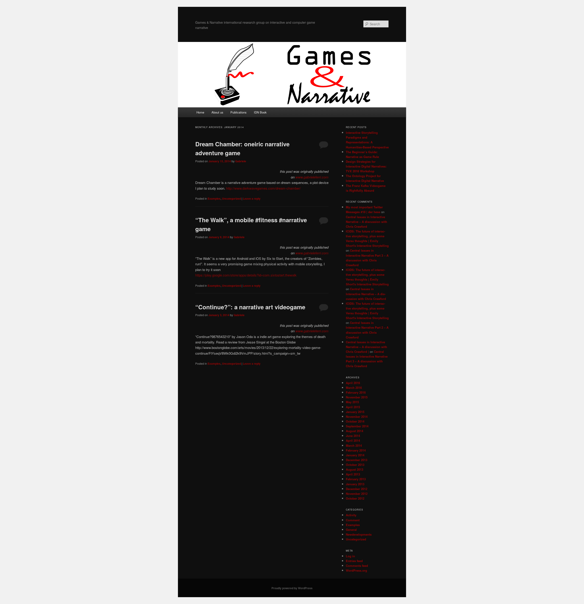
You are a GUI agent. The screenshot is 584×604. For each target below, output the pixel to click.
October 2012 (355, 498)
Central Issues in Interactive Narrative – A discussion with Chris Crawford (366, 222)
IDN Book (260, 112)
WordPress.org (356, 570)
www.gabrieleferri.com (311, 177)
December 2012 (356, 489)
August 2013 (354, 469)
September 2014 (357, 426)
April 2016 (353, 383)
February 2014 (356, 450)
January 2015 (355, 412)
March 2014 (354, 445)
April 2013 (353, 474)
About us (217, 112)
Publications (238, 112)
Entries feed (354, 561)
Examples (214, 198)
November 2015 (357, 397)
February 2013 (356, 479)
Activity (351, 515)
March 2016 (354, 387)
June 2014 (353, 436)
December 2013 (356, 460)
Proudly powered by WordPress (292, 588)
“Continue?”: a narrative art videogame (250, 307)
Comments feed (357, 565)
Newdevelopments (359, 534)
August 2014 (354, 431)
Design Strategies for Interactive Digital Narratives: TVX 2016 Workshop (366, 166)
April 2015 (353, 407)
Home (200, 112)
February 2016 (356, 392)
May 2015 (352, 402)
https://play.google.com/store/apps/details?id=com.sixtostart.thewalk (246, 275)
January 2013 (355, 484)
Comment (353, 520)
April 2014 (353, 440)
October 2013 (355, 464)
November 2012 (357, 493)
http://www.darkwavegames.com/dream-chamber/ (263, 188)
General (351, 529)
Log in (350, 556)
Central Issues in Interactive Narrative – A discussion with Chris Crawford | (366, 347)
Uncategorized (231, 198)
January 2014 (355, 455)
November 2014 (357, 416)
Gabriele (240, 161)
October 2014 (355, 421)
